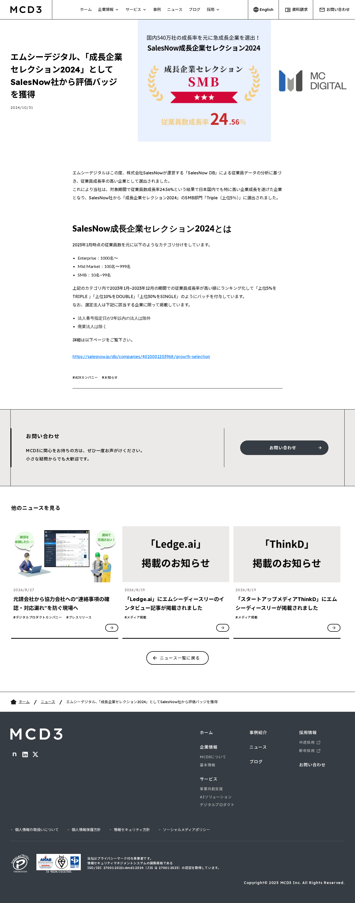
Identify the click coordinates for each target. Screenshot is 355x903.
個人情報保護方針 (86, 829)
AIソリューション (216, 797)
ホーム (86, 9)
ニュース (174, 9)
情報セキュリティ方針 (132, 829)
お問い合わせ (312, 764)
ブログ (194, 9)
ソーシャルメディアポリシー (186, 829)
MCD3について (213, 757)
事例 (157, 9)
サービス (209, 779)
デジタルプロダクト (217, 804)
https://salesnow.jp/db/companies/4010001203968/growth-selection (141, 356)
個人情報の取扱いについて (37, 829)
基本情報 (207, 765)
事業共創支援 (211, 789)
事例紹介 (258, 732)
